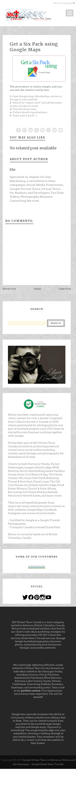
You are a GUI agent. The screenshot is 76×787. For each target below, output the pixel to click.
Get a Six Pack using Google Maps (34, 47)
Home (37, 288)
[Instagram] (42, 597)
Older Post (65, 288)
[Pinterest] (36, 597)
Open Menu (69, 13)
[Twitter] (25, 597)
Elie (13, 169)
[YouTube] (48, 597)
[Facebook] (31, 597)
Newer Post (9, 288)
